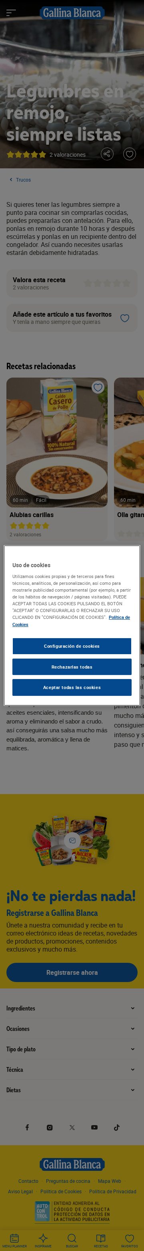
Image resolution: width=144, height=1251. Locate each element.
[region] (72, 625)
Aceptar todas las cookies (72, 688)
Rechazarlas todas (72, 667)
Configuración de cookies (72, 646)
